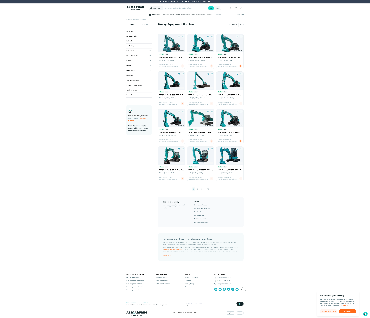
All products (156, 15)
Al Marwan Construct (163, 284)
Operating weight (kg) (134, 85)
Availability (130, 46)
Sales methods (131, 36)
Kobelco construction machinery (173, 249)
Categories (130, 51)
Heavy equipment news (134, 290)
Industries (129, 41)
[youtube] (237, 289)
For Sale (162, 54)
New (167, 54)
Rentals (145, 24)
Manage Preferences (329, 311)
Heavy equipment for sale (135, 281)
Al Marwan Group (162, 281)
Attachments (200, 15)
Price (130, 75)
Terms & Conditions (191, 277)
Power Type (130, 95)
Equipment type (132, 56)
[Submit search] (166, 8)
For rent (166, 15)
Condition (129, 31)
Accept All (347, 311)
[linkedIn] (228, 289)
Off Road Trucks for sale (202, 208)
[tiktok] (232, 289)
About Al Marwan (162, 277)
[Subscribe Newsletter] (239, 304)
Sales (132, 24)
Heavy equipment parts (134, 287)
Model (128, 65)
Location (188, 281)
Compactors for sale (201, 222)
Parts (193, 15)
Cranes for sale (199, 215)
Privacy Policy (343, 305)
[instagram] (224, 289)
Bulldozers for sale (200, 219)
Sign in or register (132, 277)
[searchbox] (187, 8)
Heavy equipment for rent (135, 284)
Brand (128, 60)
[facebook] (220, 289)
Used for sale (185, 15)
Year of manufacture (133, 80)
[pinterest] (215, 289)
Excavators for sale (200, 205)
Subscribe (188, 287)
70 (208, 189)
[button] (156, 8)
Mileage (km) (130, 70)
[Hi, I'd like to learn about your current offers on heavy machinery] (365, 314)
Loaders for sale (199, 212)
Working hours (131, 90)
